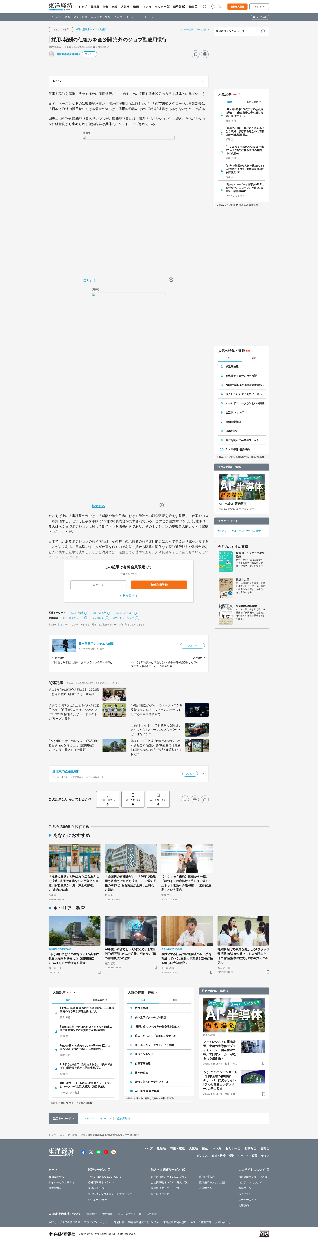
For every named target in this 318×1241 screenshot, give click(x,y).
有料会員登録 (237, 6)
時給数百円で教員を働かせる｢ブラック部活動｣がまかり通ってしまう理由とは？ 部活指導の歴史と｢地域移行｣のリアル (243, 956)
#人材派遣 (98, 618)
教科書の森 (205, 1188)
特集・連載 (110, 6)
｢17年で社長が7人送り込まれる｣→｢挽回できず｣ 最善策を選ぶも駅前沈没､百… (245, 169)
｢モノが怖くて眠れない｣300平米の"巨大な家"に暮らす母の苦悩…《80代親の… (245, 150)
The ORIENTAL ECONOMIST (105, 1176)
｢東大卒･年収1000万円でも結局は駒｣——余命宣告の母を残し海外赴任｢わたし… (244, 112)
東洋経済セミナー (161, 1193)
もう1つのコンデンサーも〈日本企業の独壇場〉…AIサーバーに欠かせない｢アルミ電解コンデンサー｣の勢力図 (220, 1080)
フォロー (89, 54)
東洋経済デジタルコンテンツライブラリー (112, 1193)
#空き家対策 (253, 530)
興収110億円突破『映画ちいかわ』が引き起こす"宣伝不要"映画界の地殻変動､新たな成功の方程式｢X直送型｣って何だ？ (156, 747)
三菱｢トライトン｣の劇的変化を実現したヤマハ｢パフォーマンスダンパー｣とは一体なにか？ (156, 730)
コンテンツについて (250, 1182)
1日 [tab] (230, 358)
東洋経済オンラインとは (230, 31)
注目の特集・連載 (229, 467)
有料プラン (245, 1188)
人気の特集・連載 (231, 351)
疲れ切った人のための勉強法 (250, 555)
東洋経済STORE (97, 1188)
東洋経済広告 (207, 1176)
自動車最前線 (233, 421)
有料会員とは (129, 595)
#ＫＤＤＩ (223, 530)
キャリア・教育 (101, 17)
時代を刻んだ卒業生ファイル (242, 440)
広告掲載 (152, 1213)
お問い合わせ (223, 1222)
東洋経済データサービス (165, 1188)
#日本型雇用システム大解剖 (91, 29)
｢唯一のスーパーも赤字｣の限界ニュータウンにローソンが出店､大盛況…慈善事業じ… (245, 188)
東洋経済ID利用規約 (175, 1222)
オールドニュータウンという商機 (245, 403)
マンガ (147, 6)
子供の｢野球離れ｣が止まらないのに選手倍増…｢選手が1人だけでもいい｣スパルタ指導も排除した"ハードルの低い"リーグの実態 (74, 712)
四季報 (177, 6)
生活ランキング (235, 412)
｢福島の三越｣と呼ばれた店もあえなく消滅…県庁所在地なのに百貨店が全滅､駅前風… (245, 131)
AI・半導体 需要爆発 (238, 449)
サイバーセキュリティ (62, 1182)
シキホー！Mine (97, 1199)
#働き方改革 (99, 612)
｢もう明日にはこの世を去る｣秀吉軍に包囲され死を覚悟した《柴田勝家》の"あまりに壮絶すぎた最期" (74, 745)
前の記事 (188, 29)
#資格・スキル (124, 612)
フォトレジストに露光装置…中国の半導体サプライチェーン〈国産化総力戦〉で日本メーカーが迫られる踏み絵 (219, 1050)
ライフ (118, 17)
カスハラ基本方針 (200, 1222)
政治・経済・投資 (76, 17)
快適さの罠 (242, 579)
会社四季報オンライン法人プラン (170, 1182)
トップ (82, 6)
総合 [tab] (229, 101)
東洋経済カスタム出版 (212, 1182)
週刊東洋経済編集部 (68, 54)
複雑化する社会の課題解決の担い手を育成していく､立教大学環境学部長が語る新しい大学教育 (187, 958)
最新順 (95, 6)
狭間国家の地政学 (246, 605)
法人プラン (245, 1193)
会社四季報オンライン (101, 1182)
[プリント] (205, 54)
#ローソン (238, 530)
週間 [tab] (253, 358)
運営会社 (91, 1213)
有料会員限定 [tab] (254, 102)
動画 (136, 6)
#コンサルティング (73, 618)
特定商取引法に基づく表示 (143, 1222)
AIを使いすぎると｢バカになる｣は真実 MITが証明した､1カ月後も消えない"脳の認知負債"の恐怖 (131, 954)
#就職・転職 (76, 612)
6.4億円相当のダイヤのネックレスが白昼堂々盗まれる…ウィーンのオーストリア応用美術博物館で (156, 710)
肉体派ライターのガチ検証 (241, 375)
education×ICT (57, 1176)
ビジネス (55, 17)
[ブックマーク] (195, 54)
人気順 (125, 6)
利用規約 (244, 1205)
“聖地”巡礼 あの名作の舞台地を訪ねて (246, 384)
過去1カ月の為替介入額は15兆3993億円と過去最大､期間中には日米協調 (74, 692)
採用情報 (107, 1213)
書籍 (191, 6)
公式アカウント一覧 (129, 1213)
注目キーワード (228, 520)
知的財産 (119, 1222)
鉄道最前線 (232, 366)
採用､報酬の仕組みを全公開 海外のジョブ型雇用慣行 (109, 39)
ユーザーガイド (248, 1199)
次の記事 (201, 29)
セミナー (160, 6)
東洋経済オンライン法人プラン (169, 1176)
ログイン (259, 6)
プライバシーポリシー (97, 1222)
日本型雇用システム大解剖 (96, 643)
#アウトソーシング (123, 618)
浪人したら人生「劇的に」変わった (246, 394)
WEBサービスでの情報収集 (64, 1222)
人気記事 (225, 94)
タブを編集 (261, 17)
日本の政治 (232, 430)
